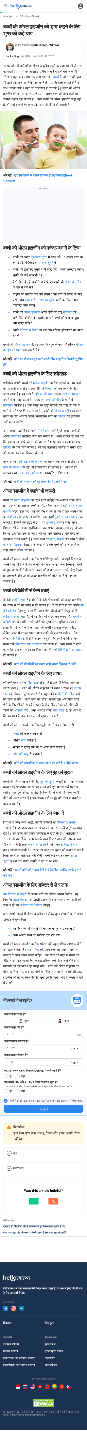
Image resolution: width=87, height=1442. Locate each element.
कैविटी (48, 388)
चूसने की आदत (37, 845)
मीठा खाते (33, 682)
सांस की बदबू (20, 754)
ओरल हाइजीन (73, 282)
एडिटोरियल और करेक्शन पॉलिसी (19, 1358)
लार (23, 740)
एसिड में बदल (11, 616)
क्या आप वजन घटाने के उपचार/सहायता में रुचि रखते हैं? (32, 1070)
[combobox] (74, 1048)
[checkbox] (5, 1101)
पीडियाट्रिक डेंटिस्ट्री (29, 16)
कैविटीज (17, 638)
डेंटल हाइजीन (22, 500)
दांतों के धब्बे (35, 462)
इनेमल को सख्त (44, 394)
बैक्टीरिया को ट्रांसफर (29, 644)
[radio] (6, 1076)
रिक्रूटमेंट (50, 1358)
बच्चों (21, 71)
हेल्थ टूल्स (49, 1322)
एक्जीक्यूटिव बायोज (54, 1351)
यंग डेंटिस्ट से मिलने (15, 894)
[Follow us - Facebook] (5, 1308)
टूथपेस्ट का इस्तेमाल (67, 517)
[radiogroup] (43, 1021)
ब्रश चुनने (47, 263)
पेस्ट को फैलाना (12, 545)
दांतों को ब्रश (14, 517)
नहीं (23, 1076)
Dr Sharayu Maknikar (47, 45)
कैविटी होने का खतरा (69, 650)
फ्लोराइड (8, 405)
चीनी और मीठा (66, 694)
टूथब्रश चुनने (39, 257)
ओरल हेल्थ (8, 16)
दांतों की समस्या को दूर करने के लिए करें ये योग (40, 482)
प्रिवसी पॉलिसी (10, 1351)
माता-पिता (33, 950)
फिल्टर (62, 416)
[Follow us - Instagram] (13, 1308)
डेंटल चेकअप (20, 900)
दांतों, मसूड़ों (57, 539)
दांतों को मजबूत (71, 394)
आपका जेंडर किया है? (15, 1014)
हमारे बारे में (50, 1344)
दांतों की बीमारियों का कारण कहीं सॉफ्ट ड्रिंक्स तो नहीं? (45, 664)
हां (11, 1076)
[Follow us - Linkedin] (21, 1308)
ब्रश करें (30, 300)
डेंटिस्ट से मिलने (29, 330)
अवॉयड (18, 710)
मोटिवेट (67, 312)
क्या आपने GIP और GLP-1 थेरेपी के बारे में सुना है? (31, 1082)
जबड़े (16, 734)
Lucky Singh (13, 56)
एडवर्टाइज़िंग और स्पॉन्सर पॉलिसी (19, 1365)
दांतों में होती (19, 600)
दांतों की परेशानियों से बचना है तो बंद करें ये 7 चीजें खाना (46, 763)
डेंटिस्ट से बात (69, 845)
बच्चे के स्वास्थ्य (12, 467)
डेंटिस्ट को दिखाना (31, 905)
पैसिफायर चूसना (66, 822)
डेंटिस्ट (7, 447)
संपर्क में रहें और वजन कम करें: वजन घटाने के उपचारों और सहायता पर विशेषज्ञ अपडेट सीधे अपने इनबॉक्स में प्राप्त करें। (47, 1101)
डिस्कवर (7, 1322)
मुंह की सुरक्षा (47, 781)
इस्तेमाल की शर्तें (11, 1344)
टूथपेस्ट (34, 473)
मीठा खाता (59, 710)
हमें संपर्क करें (51, 1365)
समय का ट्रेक (46, 300)
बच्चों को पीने (53, 400)
